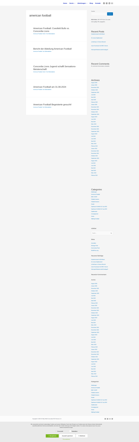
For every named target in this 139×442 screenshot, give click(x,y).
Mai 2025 (93, 97)
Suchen (93, 11)
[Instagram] (107, 3)
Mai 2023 (93, 141)
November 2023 (95, 129)
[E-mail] (112, 3)
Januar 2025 (94, 104)
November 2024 (95, 109)
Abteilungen (81, 3)
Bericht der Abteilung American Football (52, 49)
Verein (71, 3)
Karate (92, 204)
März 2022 (93, 172)
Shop (91, 3)
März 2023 (93, 143)
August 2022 (94, 160)
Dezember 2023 (95, 126)
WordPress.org (94, 250)
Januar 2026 (94, 85)
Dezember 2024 (95, 107)
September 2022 (95, 158)
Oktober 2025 (94, 90)
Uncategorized (94, 213)
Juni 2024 (93, 119)
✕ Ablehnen (81, 436)
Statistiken (74, 431)
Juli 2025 (93, 94)
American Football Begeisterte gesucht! (52, 104)
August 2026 (94, 82)
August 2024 (94, 116)
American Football (37, 33)
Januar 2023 (94, 148)
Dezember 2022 (95, 151)
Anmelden (93, 243)
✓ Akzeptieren (52, 436)
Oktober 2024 (94, 112)
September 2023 (95, 131)
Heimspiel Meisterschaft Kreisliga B (99, 49)
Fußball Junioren (95, 199)
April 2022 (93, 170)
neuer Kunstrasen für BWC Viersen (99, 45)
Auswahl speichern (67, 436)
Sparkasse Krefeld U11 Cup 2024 (99, 209)
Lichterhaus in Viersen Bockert (98, 41)
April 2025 (93, 99)
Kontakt (98, 3)
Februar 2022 (94, 175)
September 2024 (95, 114)
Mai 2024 (93, 121)
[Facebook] (104, 3)
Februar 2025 (94, 102)
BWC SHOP (94, 196)
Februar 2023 (94, 146)
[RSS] (109, 3)
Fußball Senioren (95, 201)
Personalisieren (66, 439)
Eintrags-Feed (94, 245)
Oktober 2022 (94, 155)
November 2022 (95, 153)
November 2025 (95, 87)
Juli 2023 (93, 136)
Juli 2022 (93, 163)
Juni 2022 (93, 165)
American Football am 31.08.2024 (49, 87)
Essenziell (60, 431)
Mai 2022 (93, 168)
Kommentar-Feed (95, 248)
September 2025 (95, 92)
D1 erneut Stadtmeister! (96, 38)
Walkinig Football (95, 218)
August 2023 (94, 133)
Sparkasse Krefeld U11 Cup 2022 (99, 206)
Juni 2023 (93, 138)
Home (65, 3)
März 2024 (93, 124)
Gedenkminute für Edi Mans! (98, 34)
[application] (74, 3)
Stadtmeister (94, 211)
